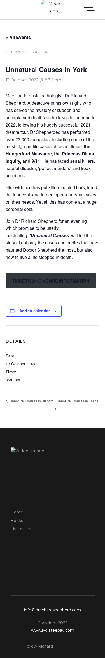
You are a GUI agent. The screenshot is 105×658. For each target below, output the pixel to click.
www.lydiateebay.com (52, 630)
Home (17, 512)
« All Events (18, 37)
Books (17, 520)
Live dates (21, 528)
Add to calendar (34, 310)
